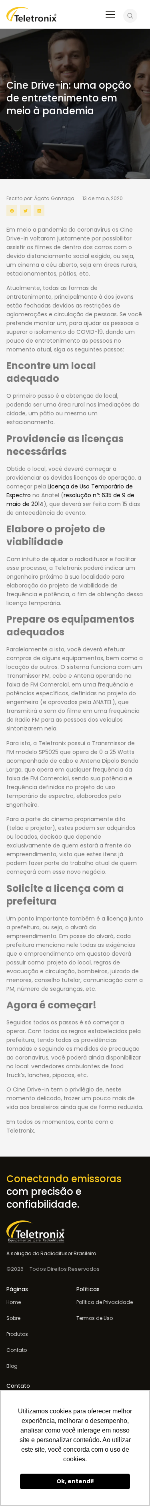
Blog (12, 1366)
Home (13, 1302)
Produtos (17, 1334)
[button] (11, 210)
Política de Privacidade (104, 1302)
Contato (16, 1350)
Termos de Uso (94, 1318)
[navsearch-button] (130, 17)
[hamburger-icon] (110, 15)
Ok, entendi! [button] (75, 1481)
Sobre (13, 1318)
